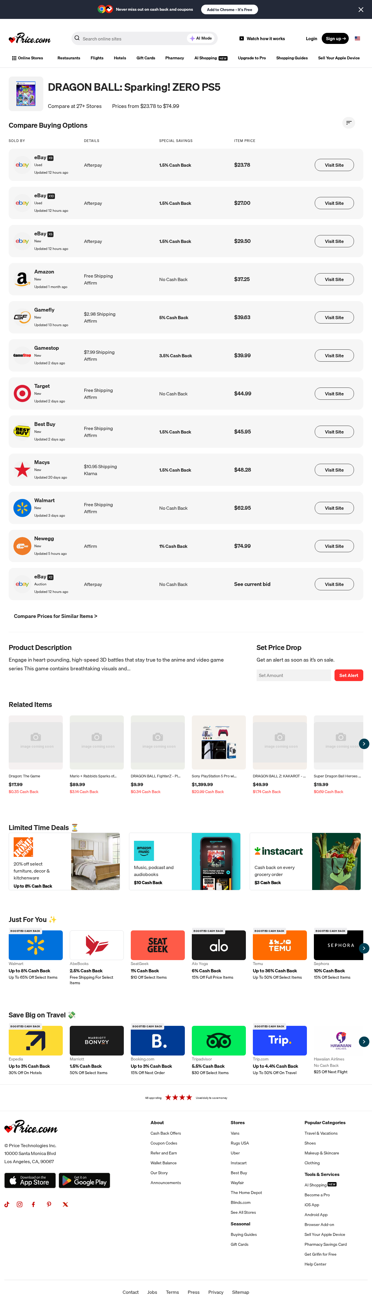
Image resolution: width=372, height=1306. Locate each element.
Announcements (166, 1182)
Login (311, 38)
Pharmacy (174, 58)
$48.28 (242, 469)
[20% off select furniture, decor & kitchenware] (64, 861)
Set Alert (348, 675)
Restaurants (69, 58)
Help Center (315, 1264)
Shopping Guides (292, 58)
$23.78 (242, 165)
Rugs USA (240, 1143)
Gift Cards (146, 58)
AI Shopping (206, 58)
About (157, 1122)
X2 (50, 577)
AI (204, 38)
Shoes (310, 1143)
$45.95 (242, 431)
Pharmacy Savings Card (326, 1244)
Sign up (333, 38)
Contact (131, 1292)
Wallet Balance (164, 1163)
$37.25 (242, 279)
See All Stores (243, 1212)
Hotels (120, 58)
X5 (50, 234)
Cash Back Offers (166, 1133)
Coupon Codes (164, 1143)
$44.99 (242, 393)
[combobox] (144, 38)
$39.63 (242, 317)
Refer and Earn (164, 1153)
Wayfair (237, 1182)
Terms (172, 1292)
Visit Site (334, 165)
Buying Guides (244, 1234)
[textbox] (357, 38)
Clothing (312, 1163)
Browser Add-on (319, 1224)
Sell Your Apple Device (339, 58)
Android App (316, 1214)
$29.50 (242, 241)
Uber (235, 1153)
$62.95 (242, 508)
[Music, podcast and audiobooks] (184, 861)
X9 (50, 158)
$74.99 (242, 546)
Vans (235, 1133)
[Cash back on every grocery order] (305, 861)
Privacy (215, 1292)
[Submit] (77, 39)
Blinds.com (241, 1202)
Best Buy (239, 1173)
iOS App (312, 1205)
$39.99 (242, 355)
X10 (51, 196)
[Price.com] (31, 1139)
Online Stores (30, 58)
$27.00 (242, 203)
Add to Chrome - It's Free (229, 9)
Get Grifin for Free (321, 1254)
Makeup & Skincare (322, 1153)
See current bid (252, 584)
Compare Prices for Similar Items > (55, 616)
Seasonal (240, 1223)
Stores (238, 1122)
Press (194, 1292)
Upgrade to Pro (252, 58)
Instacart (239, 1163)
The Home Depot (246, 1192)
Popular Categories (325, 1122)
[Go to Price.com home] (30, 38)
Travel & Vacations (321, 1133)
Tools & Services (322, 1174)
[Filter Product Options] (348, 123)
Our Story (159, 1173)
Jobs (152, 1292)
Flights (97, 58)
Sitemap (240, 1292)
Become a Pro (317, 1195)
